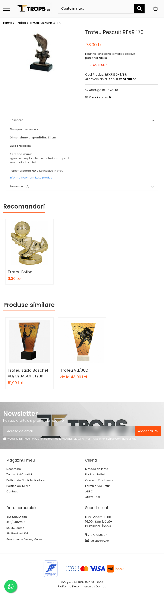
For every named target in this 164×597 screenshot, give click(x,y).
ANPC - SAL (92, 497)
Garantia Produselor (99, 480)
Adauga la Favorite (103, 90)
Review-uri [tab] (19, 186)
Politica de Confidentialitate (119, 438)
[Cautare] (139, 8)
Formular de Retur (97, 486)
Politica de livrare (18, 486)
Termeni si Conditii (19, 474)
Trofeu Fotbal (20, 272)
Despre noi (14, 469)
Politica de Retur (96, 474)
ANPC (89, 491)
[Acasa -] (34, 8)
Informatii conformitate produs (31, 178)
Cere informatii (99, 97)
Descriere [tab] (16, 120)
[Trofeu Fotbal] (29, 243)
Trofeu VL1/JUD (74, 370)
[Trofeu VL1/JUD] (82, 341)
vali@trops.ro (99, 541)
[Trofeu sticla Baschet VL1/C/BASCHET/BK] (29, 341)
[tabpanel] (42, 53)
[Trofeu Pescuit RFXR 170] (42, 53)
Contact (12, 491)
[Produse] (6, 11)
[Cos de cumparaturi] (155, 8)
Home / (9, 23)
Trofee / (22, 23)
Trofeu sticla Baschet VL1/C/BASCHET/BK (28, 373)
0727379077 (98, 535)
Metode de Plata (96, 469)
